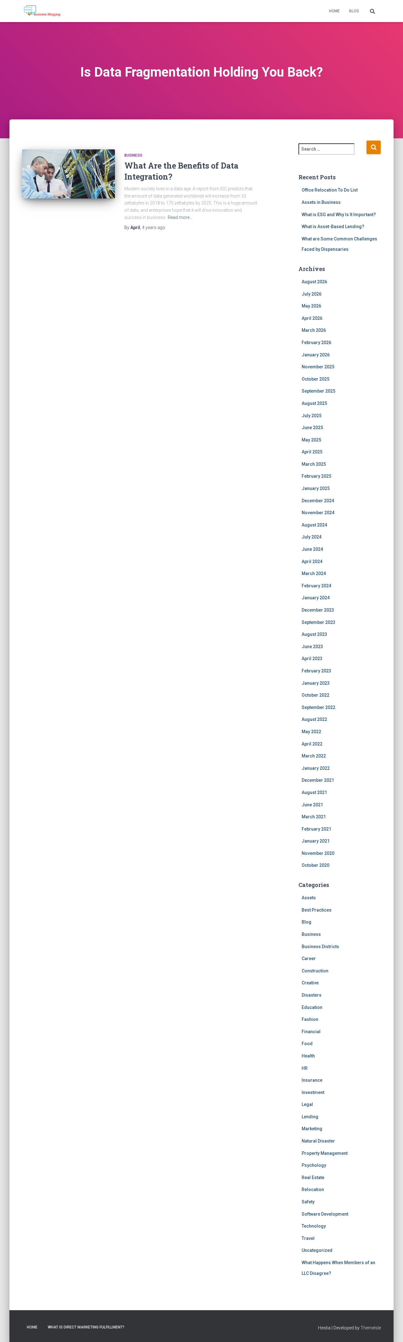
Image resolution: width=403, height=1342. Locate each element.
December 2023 (318, 610)
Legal (307, 1104)
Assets (309, 897)
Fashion (310, 1019)
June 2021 (312, 804)
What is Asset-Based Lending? (333, 226)
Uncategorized (317, 1250)
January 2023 (316, 683)
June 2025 (312, 427)
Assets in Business (321, 202)
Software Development (325, 1214)
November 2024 (318, 512)
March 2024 (314, 573)
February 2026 (316, 342)
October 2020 (315, 865)
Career (309, 958)
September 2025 (318, 391)
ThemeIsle (370, 1327)
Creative (310, 982)
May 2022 (311, 731)
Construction (315, 970)
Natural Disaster (318, 1140)
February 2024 (316, 585)
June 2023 (312, 646)
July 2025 (311, 415)
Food (307, 1043)
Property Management (325, 1153)
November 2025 (318, 366)
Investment (313, 1092)
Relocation (313, 1189)
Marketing (312, 1128)
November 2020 (318, 853)
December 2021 (318, 780)
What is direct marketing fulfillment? (86, 1327)
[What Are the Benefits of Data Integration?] (68, 180)
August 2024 (314, 524)
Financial (311, 1031)
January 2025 (316, 488)
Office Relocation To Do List (330, 190)
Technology (314, 1226)
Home (334, 11)
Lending (310, 1116)
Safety (308, 1201)
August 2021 (314, 792)
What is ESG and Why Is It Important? (339, 214)
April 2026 (312, 318)
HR (305, 1068)
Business (133, 155)
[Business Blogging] (42, 11)
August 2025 (314, 403)
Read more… (180, 217)
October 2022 (315, 695)
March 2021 (314, 816)
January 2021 (316, 841)
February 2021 (316, 829)
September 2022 (318, 707)
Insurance (312, 1080)
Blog (354, 11)
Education (312, 1007)
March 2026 (314, 330)
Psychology (314, 1165)
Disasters (311, 995)
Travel (308, 1238)
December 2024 (318, 500)
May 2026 (311, 305)
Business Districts (320, 946)
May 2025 (311, 439)
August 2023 (314, 634)
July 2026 (311, 294)
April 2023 (312, 658)
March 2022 (314, 755)
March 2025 (314, 464)
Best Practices (317, 910)
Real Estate (313, 1177)
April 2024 (312, 561)
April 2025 (312, 451)
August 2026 (314, 281)
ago (153, 227)
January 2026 (316, 354)
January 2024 (316, 597)
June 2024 (312, 549)
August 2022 (314, 719)
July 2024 (311, 536)
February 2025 (316, 476)
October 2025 (315, 379)
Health (308, 1055)
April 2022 (312, 743)
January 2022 (316, 768)
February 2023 (316, 670)
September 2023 (318, 622)
